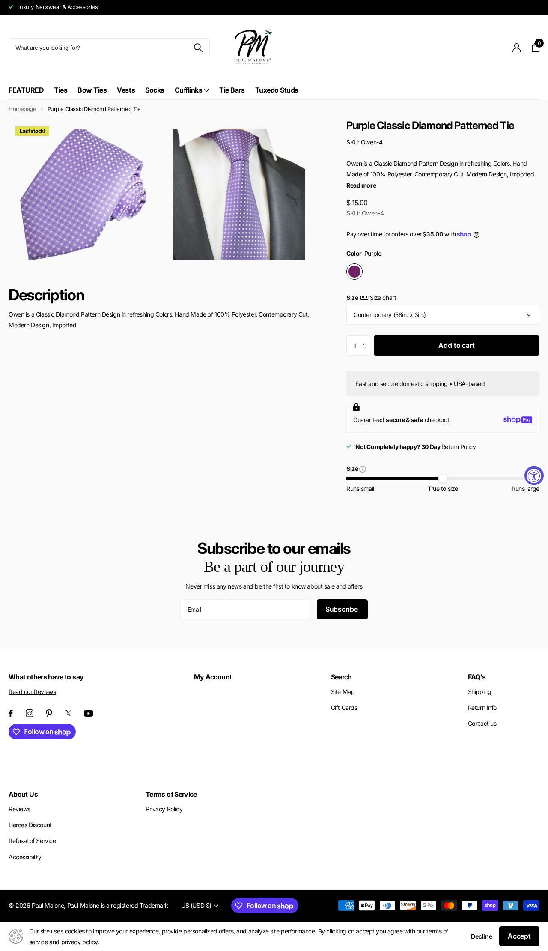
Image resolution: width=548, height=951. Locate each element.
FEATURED (26, 90)
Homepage (22, 108)
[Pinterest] (49, 713)
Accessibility (25, 857)
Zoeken (198, 47)
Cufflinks (189, 90)
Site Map (343, 691)
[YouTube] (88, 713)
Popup (362, 468)
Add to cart (456, 345)
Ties (60, 90)
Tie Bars (231, 90)
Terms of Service (171, 794)
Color (363, 253)
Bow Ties (92, 90)
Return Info (482, 707)
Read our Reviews (32, 691)
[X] (68, 713)
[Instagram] (29, 713)
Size (371, 297)
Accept (519, 936)
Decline (481, 936)
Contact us (482, 723)
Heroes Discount (30, 824)
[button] (367, 338)
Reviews (19, 809)
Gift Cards (344, 707)
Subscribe (342, 609)
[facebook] (11, 713)
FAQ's (477, 677)
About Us (23, 794)
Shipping (479, 691)
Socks (154, 90)
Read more (361, 185)
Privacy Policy (164, 809)
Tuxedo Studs (276, 90)
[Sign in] (516, 47)
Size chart (383, 297)
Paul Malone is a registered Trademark (117, 905)
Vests (126, 90)
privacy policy (79, 941)
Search (341, 677)
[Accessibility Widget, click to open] (534, 475)
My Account (213, 677)
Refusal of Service (32, 840)
